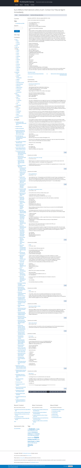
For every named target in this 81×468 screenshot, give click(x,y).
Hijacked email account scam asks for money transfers (22, 302)
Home (16, 4)
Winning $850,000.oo (33, 173)
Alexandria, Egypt (19, 126)
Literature (18, 59)
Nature (17, 114)
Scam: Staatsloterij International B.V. (23, 270)
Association (19, 77)
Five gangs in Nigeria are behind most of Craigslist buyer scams (22, 298)
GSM (31, 435)
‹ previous (34, 391)
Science (17, 53)
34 (43, 391)
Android (32, 429)
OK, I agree (65, 466)
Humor (17, 62)
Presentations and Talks (20, 23)
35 (45, 391)
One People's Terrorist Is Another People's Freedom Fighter (20, 375)
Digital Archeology (19, 84)
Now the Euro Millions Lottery (34, 306)
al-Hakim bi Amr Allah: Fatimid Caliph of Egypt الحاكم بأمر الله (21, 123)
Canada (17, 94)
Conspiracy (30, 432)
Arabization (18, 74)
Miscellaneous (18, 92)
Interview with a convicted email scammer (20, 337)
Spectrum (29, 442)
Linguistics (18, 56)
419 (28, 429)
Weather (19, 96)
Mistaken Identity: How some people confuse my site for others (21, 371)
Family (16, 39)
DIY (34, 433)
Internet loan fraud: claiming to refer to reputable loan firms (21, 333)
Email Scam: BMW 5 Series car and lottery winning (23, 190)
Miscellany (17, 117)
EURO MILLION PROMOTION (34, 83)
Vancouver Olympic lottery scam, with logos (23, 273)
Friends (16, 45)
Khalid (17, 40)
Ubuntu (30, 445)
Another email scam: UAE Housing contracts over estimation (22, 153)
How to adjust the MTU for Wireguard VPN (22, 412)
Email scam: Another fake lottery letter (22, 198)
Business (18, 65)
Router (32, 441)
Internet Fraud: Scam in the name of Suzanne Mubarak (22, 309)
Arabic (38, 429)
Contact (32, 4)
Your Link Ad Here (17, 428)
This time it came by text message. (35, 157)
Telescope (35, 442)
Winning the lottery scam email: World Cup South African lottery (23, 279)
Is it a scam (31, 336)
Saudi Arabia (18, 105)
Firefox (29, 435)
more (15, 421)
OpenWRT (34, 439)
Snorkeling (18, 112)
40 (57, 391)
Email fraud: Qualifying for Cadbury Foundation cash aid (22, 284)
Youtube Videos (55, 412)
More (29, 446)
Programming (18, 88)
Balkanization (32, 430)
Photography (18, 111)
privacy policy (22, 457)
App (35, 429)
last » (64, 391)
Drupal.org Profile (55, 415)
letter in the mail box (33, 322)
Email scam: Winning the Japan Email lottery (36, 73)
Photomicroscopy (19, 115)
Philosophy (18, 67)
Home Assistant (35, 435)
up (47, 73)
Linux (17, 73)
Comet (36, 430)
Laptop (33, 437)
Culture (17, 51)
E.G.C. (18, 101)
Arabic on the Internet (20, 128)
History (17, 54)
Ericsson (38, 433)
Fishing (17, 109)
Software (18, 79)
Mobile (36, 437)
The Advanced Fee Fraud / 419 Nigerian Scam (21, 358)
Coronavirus (35, 432)
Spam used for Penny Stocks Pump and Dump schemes (21, 354)
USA (17, 103)
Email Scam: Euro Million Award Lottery (23, 194)
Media (17, 57)
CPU (33, 433)
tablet (32, 442)
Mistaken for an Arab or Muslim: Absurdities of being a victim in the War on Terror (21, 367)
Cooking (17, 50)
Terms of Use (29, 455)
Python (38, 439)
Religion (17, 69)
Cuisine (18, 98)
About (21, 4)
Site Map (27, 4)
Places (16, 93)
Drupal (17, 76)
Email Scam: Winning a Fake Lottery (37, 15)
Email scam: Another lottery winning (22, 202)
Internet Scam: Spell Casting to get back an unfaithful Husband (22, 313)
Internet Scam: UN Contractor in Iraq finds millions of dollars (22, 317)
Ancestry (17, 42)
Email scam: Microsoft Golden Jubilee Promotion (23, 211)
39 (55, 391)
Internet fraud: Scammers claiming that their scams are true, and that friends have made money (21, 328)
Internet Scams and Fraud (24, 15)
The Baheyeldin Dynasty (26, 453)
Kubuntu (29, 437)
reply (65, 152)
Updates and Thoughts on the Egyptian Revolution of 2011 (20, 401)
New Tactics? (31, 373)
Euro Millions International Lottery (35, 189)
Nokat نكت (17, 47)
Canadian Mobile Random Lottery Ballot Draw (23, 181)
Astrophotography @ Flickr (57, 417)
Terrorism (18, 64)
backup (29, 430)
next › (61, 391)
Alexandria (19, 100)
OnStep (30, 439)
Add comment (30, 76)
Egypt (17, 97)
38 (52, 391)
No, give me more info (14, 466)
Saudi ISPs (18, 90)
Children (17, 70)
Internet (17, 80)
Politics (17, 61)
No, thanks (70, 466)
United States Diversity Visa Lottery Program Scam (22, 362)
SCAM (30, 244)
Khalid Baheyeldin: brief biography (58, 409)
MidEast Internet (19, 87)
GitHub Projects (55, 414)
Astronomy (18, 107)
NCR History (18, 85)
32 (38, 391)
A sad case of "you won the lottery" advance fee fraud (23, 169)
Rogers (29, 441)
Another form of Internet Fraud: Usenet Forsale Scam (22, 157)
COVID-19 (30, 433)
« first (30, 391)
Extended (18, 44)
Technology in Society (31, 72)
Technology (17, 72)
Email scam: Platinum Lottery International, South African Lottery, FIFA (23, 217)
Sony (38, 441)
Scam (30, 290)
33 (41, 391)
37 (50, 391)
